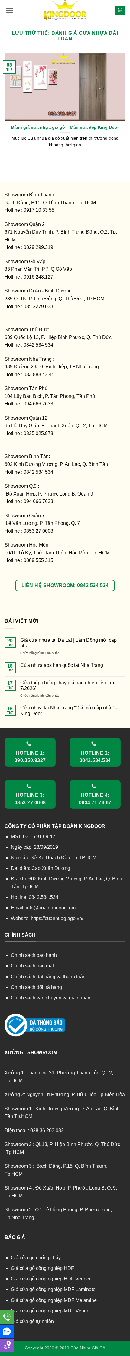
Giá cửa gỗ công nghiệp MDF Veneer (51, 1310)
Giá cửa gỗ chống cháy (36, 1257)
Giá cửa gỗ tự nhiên (32, 1321)
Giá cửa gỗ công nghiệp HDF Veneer (51, 1278)
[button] (10, 10)
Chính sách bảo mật (32, 965)
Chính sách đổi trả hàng (36, 987)
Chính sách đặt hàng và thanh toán (48, 976)
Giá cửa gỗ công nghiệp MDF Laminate (53, 1289)
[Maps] (7, 1345)
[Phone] (7, 1317)
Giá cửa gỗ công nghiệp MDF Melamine (54, 1300)
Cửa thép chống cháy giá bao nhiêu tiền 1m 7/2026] (67, 685)
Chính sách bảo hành (34, 955)
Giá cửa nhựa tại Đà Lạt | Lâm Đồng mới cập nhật (68, 643)
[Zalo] (7, 1331)
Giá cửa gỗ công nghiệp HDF (42, 1268)
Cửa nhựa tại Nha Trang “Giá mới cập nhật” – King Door (69, 710)
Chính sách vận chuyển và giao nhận (50, 997)
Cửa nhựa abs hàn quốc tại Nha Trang (61, 665)
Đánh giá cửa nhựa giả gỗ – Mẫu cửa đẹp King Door (65, 127)
